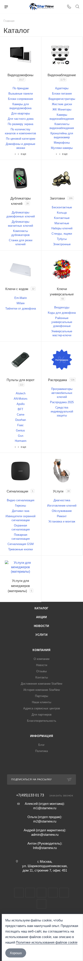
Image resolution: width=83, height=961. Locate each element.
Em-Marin (20, 298)
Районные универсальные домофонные (61, 322)
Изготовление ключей (61, 505)
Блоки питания (62, 93)
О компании (41, 659)
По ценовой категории (20, 138)
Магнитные (61, 223)
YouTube (41, 892)
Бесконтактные (62, 207)
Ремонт (62, 516)
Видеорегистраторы (61, 99)
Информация (41, 736)
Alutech (20, 393)
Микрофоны (62, 142)
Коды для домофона (62, 312)
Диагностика (62, 500)
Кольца (62, 212)
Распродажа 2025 (62, 402)
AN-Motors (20, 398)
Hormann (20, 441)
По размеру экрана (20, 124)
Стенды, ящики (62, 233)
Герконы (20, 505)
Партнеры (41, 696)
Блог (41, 744)
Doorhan (20, 420)
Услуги (41, 634)
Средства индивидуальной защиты (62, 411)
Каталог (42, 608)
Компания (41, 650)
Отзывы (41, 671)
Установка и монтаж (61, 521)
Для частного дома (20, 118)
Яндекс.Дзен (41, 904)
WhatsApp (64, 892)
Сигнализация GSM (21, 544)
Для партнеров (42, 714)
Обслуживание (62, 511)
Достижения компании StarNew (41, 683)
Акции (41, 617)
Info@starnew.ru (45, 848)
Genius (20, 430)
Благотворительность (41, 720)
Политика (41, 751)
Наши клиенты (41, 702)
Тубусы (62, 239)
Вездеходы (61, 307)
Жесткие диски (62, 104)
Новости (41, 626)
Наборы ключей (61, 228)
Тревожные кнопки (20, 549)
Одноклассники (53, 892)
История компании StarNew (41, 689)
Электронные (62, 244)
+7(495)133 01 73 (30, 795)
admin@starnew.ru (44, 834)
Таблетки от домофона (20, 308)
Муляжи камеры (62, 148)
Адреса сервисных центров (41, 708)
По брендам (21, 88)
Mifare (21, 303)
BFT (20, 409)
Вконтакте (19, 892)
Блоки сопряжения (20, 99)
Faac (20, 425)
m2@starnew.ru (44, 821)
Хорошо (16, 953)
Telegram (30, 892)
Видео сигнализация (20, 500)
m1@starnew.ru (44, 808)
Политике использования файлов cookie (46, 942)
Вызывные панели (20, 93)
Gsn (20, 435)
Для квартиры (20, 113)
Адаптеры (61, 88)
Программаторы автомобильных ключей (61, 393)
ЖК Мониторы (61, 109)
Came (20, 414)
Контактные (61, 218)
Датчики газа (20, 511)
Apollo (21, 404)
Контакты (41, 677)
